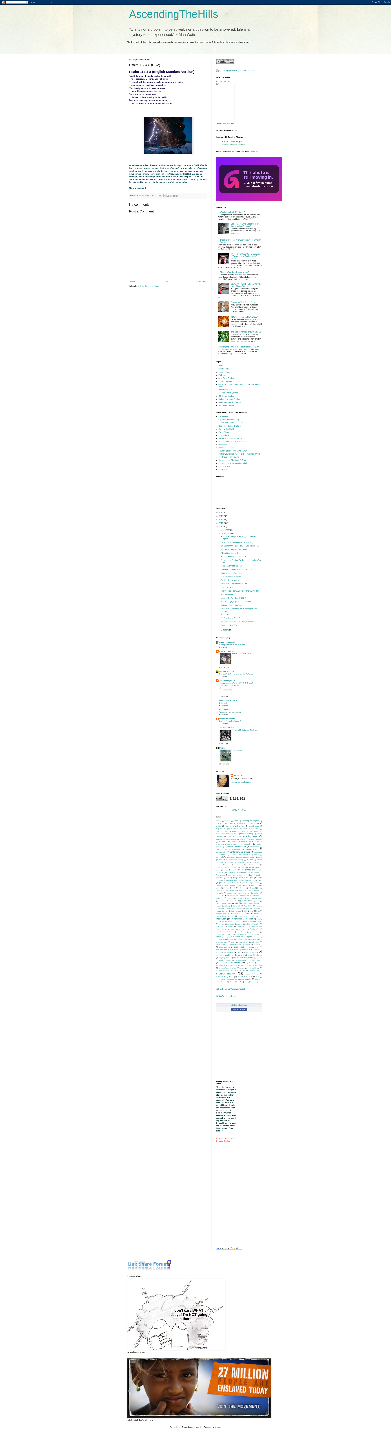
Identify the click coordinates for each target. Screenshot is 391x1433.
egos (241, 867)
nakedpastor (224, 710)
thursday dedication (252, 974)
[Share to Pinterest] (176, 195)
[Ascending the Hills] (225, 121)
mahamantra (235, 913)
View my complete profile (241, 782)
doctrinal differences (223, 865)
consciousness (234, 849)
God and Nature (227, 595)
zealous (254, 982)
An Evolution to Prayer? (230, 618)
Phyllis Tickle (223, 432)
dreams (256, 865)
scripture (219, 952)
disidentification (243, 862)
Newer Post (134, 282)
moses (239, 921)
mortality (230, 921)
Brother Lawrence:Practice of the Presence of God (239, 454)
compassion (241, 847)
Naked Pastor (224, 445)
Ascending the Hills (223, 81)
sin (229, 958)
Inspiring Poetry (224, 372)
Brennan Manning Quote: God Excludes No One (241, 546)
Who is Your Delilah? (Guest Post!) (234, 212)
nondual (230, 926)
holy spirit (252, 888)
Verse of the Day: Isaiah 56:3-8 (233, 598)
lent (217, 911)
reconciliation (243, 942)
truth (257, 977)
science (256, 949)
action (236, 821)
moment (249, 919)
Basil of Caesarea (239, 829)
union (242, 979)
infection (256, 895)
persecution (254, 932)
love (251, 911)
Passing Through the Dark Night (234, 549)
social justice (247, 958)
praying (227, 937)
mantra (246, 913)
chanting (219, 839)
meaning (255, 916)
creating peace (235, 854)
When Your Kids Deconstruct (230, 712)
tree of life (241, 977)
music (260, 921)
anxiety (218, 826)
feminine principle (253, 872)
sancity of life (246, 949)
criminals (256, 854)
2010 (221, 527)
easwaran (227, 867)
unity (249, 979)
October (224, 630)
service (255, 952)
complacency (254, 847)
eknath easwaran (252, 867)
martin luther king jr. (225, 916)
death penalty (250, 857)
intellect (229, 898)
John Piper (238, 903)
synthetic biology (253, 968)
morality (259, 919)
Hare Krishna (249, 885)
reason (233, 942)
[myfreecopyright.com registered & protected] (235, 70)
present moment (239, 937)
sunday (242, 968)
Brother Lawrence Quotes (229, 399)
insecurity (219, 898)
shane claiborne (244, 955)
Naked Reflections (227, 719)
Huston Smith (242, 893)
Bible (226, 831)
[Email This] (164, 195)
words (239, 982)
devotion (250, 860)
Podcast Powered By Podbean (233, 145)
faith (260, 870)
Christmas (223, 842)
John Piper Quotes (226, 405)
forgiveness (220, 875)
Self (238, 952)
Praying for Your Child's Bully (243, 302)
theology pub (233, 970)
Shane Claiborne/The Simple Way (232, 451)
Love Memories (237, 750)
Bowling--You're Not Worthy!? (230, 721)
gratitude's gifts (233, 883)
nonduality (241, 926)
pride (250, 937)
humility (230, 893)
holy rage (242, 888)
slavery (236, 958)
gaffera (200, 1427)
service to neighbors (224, 955)
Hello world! (223, 703)
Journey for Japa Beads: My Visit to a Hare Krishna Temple (246, 285)
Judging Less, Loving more (232, 605)
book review (254, 831)
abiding (218, 821)
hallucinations (221, 885)
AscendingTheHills (173, 14)
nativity (239, 924)
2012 (221, 520)
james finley (233, 901)
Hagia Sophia (254, 883)
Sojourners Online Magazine (230, 438)
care (237, 836)
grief (243, 883)
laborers (248, 908)
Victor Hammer (221, 982)
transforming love (224, 976)
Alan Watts (229, 823)
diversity (256, 862)
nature (247, 924)
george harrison (239, 878)
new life (256, 924)
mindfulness (237, 919)
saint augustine (221, 949)
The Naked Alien (226, 728)
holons (227, 888)
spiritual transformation (230, 963)
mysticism (230, 924)
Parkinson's (254, 929)
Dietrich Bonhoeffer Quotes (229, 402)
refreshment (220, 944)
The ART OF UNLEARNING (242, 654)
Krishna (239, 908)
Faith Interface (224, 466)
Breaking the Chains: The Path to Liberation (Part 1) (239, 347)
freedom (248, 875)
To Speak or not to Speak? (232, 566)
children (242, 839)
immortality (231, 895)
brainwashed (220, 834)
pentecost (242, 932)
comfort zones (232, 844)
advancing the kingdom (250, 821)
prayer (218, 937)
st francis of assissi (235, 965)
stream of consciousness (228, 968)
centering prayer (250, 836)
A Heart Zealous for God (231, 553)
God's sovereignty (247, 880)
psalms (221, 939)
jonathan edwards (253, 903)
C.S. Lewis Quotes (226, 396)
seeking (230, 952)
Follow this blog (239, 1009)
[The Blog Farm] (239, 810)
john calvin (227, 903)
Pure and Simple (226, 651)
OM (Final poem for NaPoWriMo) (244, 317)
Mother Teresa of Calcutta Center (232, 442)
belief (218, 831)
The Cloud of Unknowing (228, 457)
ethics (226, 870)
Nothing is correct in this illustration (232, 645)
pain (232, 929)
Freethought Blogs (227, 642)
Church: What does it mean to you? (234, 272)
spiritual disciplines (240, 960)
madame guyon (221, 913)
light (245, 911)
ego (235, 867)
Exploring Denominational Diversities (236, 542)
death (240, 857)
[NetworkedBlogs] (239, 1005)
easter (218, 867)
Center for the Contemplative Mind (232, 463)
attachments (239, 826)
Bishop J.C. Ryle (238, 831)
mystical (221, 924)
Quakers (253, 939)
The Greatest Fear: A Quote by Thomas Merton (240, 591)
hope (241, 890)
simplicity (222, 958)
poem (230, 934)
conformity (219, 849)
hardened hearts (235, 885)
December (225, 530)
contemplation (252, 849)
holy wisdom (231, 890)
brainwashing (232, 834)
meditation (221, 919)
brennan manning (246, 834)
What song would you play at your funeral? (238, 622)
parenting (242, 929)
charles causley (231, 839)
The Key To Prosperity (230, 580)
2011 (221, 523)
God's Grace (226, 615)
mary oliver (243, 916)
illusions (219, 895)
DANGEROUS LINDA (228, 701)
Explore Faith (223, 435)
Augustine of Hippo (223, 829)
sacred (257, 947)
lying (258, 911)
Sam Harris (234, 949)
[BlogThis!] (167, 195)
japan (258, 901)
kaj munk (236, 906)
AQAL (227, 826)
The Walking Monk (227, 681)
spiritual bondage (225, 960)
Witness (232, 982)
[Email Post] (160, 195)
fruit (227, 878)
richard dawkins (224, 947)
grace (221, 883)
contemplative (221, 852)
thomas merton (226, 973)
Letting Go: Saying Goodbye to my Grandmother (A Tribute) (245, 225)
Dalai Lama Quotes (226, 390)
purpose (230, 939)
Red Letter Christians (227, 448)
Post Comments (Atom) (149, 286)
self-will (245, 952)
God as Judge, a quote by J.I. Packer (236, 602)
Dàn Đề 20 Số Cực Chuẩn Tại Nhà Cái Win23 (236, 674)
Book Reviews (224, 369)
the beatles (220, 970)
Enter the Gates (227, 587)
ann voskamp (253, 823)
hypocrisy (255, 893)
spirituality (250, 963)
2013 (221, 516)
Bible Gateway (224, 469)
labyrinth (257, 908)
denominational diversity (234, 860)
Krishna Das (223, 416)
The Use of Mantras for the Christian (246, 332)
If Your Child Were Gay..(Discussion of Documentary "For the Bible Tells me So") (245, 256)
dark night (220, 857)
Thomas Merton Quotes (228, 393)
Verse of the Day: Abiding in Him (234, 584)
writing (246, 982)
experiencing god (248, 870)
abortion (227, 821)
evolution (234, 870)
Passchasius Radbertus (225, 932)
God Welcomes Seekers (231, 577)
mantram (255, 913)
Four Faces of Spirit (235, 875)
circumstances (246, 842)
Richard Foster (239, 947)
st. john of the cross (254, 965)
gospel (259, 880)
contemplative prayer (240, 852)
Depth (222, 748)
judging (227, 906)
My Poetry (222, 375)
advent (218, 823)
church (234, 842)
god (251, 878)
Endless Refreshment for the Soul (234, 557)
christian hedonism (255, 839)
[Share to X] (170, 195)
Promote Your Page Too (225, 124)
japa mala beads (246, 901)
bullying (229, 836)
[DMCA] (225, 63)
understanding (232, 979)
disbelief (231, 862)
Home (168, 282)
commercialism (246, 844)
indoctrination (244, 895)
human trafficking (253, 890)
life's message (236, 911)
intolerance (258, 898)
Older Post (201, 282)
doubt (249, 865)
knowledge (230, 908)
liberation (225, 911)
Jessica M (238, 776)
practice (256, 934)
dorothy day (238, 865)
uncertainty (220, 979)
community (229, 847)
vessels (257, 979)
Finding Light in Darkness (231, 573)
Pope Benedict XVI (243, 934)
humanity (219, 893)
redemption (255, 942)
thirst (243, 970)
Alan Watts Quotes (226, 378)
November (225, 533)
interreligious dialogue (243, 898)
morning (221, 921)
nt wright (252, 926)
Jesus (218, 903)
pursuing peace (241, 939)
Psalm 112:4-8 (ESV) (229, 625)
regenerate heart (235, 944)
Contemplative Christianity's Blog (232, 460)
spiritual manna (256, 960)
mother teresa (249, 921)
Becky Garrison (254, 829)
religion (247, 944)
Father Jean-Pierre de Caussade (232, 423)
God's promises (232, 880)
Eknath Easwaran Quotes (228, 381)
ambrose (240, 823)
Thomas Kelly (254, 970)
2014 (221, 512)
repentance (258, 944)
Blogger (217, 1427)
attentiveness (254, 826)
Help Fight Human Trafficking (230, 426)
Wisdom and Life (226, 672)
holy (234, 888)
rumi (250, 947)
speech (259, 958)
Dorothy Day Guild (226, 429)
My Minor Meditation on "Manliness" (245, 730)
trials (250, 977)
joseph (218, 906)
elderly (218, 870)
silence (259, 955)
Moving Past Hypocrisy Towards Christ (236, 569)
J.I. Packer (222, 901)
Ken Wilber (248, 906)
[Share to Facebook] (173, 195)
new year (219, 926)
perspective (220, 934)
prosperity (258, 937)
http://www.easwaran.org (228, 420)
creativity (247, 854)
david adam (231, 857)
